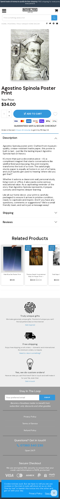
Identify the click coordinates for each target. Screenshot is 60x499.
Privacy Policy (30, 416)
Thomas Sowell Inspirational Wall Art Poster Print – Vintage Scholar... (36, 275)
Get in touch (30, 381)
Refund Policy (30, 430)
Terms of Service (30, 423)
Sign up (47, 397)
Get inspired (30, 325)
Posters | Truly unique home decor (24, 24)
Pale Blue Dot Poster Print (12, 274)
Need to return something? (30, 353)
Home (3, 24)
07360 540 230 (31, 445)
